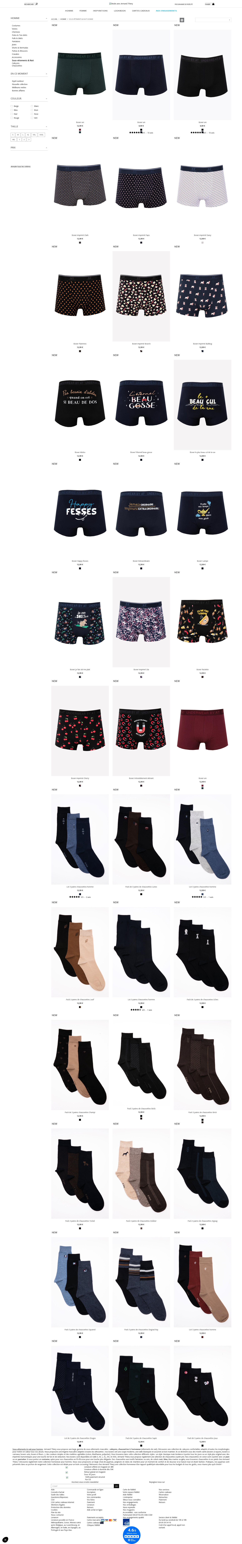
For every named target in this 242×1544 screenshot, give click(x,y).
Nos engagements (130, 1502)
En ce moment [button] (19, 73)
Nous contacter (57, 1515)
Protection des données (61, 1507)
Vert (35, 118)
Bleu (16, 110)
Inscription (91, 1492)
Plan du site (55, 1512)
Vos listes (91, 1500)
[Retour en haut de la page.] (233, 1541)
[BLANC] (202, 242)
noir (161, 1459)
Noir (15, 114)
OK (116, 1486)
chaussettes (123, 1449)
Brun (36, 110)
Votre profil (91, 1494)
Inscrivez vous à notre (85, 1482)
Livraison (90, 1505)
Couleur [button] (16, 98)
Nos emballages (129, 1505)
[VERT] (80, 132)
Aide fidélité (127, 1494)
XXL (34, 135)
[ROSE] (141, 242)
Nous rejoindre (129, 1507)
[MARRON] (141, 1118)
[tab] (29, 19)
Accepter (42, 1531)
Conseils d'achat (57, 1492)
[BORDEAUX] (80, 129)
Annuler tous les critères (21, 166)
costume (45, 1459)
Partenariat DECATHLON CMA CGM (137, 1515)
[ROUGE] (202, 1337)
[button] (29, 18)
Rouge (16, 118)
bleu (166, 1459)
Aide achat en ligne (94, 1510)
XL (28, 135)
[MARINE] (80, 242)
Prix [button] (13, 147)
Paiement (91, 1502)
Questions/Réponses (59, 1497)
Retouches (163, 1497)
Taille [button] (14, 126)
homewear (136, 1449)
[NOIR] (141, 129)
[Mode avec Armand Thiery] (121, 2)
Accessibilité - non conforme (134, 1512)
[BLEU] (80, 1337)
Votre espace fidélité (131, 1492)
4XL (13, 139)
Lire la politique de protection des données (19, 1523)
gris (183, 1459)
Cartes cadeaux (165, 1492)
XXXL (41, 135)
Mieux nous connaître (132, 1500)
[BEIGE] (80, 1007)
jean (227, 1457)
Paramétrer (15, 1531)
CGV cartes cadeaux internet (62, 1502)
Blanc (36, 106)
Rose (36, 114)
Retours (90, 1507)
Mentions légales (58, 1505)
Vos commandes (94, 1497)
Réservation (164, 1494)
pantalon (22, 1459)
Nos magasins (129, 1510)
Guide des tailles (57, 1494)
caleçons (113, 1449)
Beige (16, 106)
